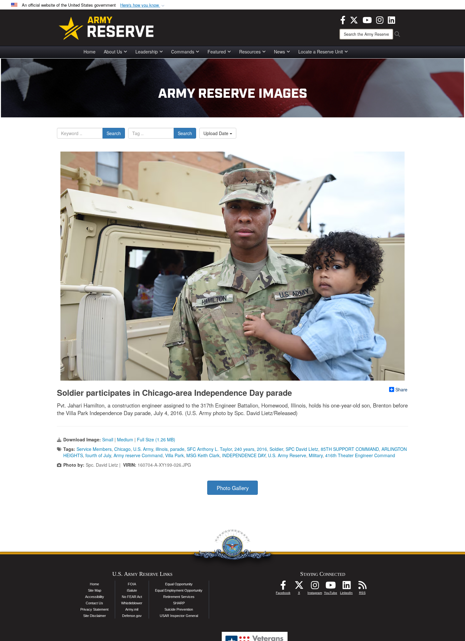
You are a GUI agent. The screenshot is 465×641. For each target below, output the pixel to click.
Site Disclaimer (94, 616)
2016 (262, 449)
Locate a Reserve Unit (320, 51)
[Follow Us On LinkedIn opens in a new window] (346, 586)
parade (177, 449)
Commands (182, 51)
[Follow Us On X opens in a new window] (299, 586)
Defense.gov (132, 616)
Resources (250, 51)
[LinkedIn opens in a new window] (391, 19)
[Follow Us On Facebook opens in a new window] (283, 586)
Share (401, 389)
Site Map (94, 590)
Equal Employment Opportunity (178, 590)
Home (90, 51)
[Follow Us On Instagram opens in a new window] (315, 586)
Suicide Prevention (178, 609)
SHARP (179, 603)
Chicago (122, 449)
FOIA (132, 584)
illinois (162, 449)
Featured (217, 51)
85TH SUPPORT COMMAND (350, 449)
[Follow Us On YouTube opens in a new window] (330, 586)
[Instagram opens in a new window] (379, 19)
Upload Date (216, 133)
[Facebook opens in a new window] (342, 19)
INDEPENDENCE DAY (243, 455)
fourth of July (98, 455)
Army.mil (131, 609)
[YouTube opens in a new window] (367, 19)
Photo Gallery (233, 488)
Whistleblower (131, 603)
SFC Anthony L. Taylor (209, 449)
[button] (143, 5)
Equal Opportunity (179, 584)
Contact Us (94, 603)
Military (316, 455)
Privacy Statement (94, 609)
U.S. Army (143, 449)
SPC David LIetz (302, 449)
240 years (244, 449)
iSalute (132, 590)
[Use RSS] (362, 586)
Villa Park (174, 455)
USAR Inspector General (179, 616)
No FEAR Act (132, 597)
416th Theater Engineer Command (360, 455)
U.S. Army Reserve (287, 455)
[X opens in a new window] (354, 19)
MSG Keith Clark (203, 455)
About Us (113, 51)
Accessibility (94, 597)
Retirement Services (179, 597)
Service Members (94, 449)
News (279, 51)
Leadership (146, 51)
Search (114, 133)
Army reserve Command (138, 455)
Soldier (276, 449)
